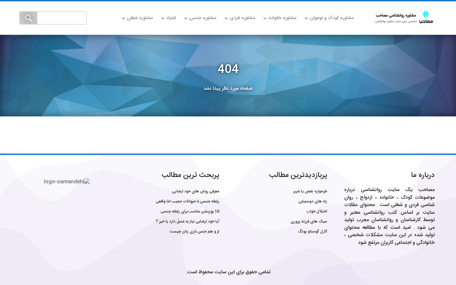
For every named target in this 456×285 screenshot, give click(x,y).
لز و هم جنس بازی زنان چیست (194, 231)
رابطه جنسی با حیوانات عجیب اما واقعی (187, 201)
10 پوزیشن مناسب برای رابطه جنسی (190, 211)
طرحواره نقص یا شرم (310, 191)
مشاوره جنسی (202, 18)
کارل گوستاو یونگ (312, 231)
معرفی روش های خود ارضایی (195, 191)
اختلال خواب (316, 211)
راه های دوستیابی (312, 201)
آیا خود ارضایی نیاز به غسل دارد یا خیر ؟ (187, 221)
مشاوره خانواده (282, 18)
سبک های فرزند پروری (308, 221)
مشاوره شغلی (140, 18)
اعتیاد (171, 18)
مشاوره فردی (242, 18)
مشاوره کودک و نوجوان (332, 18)
